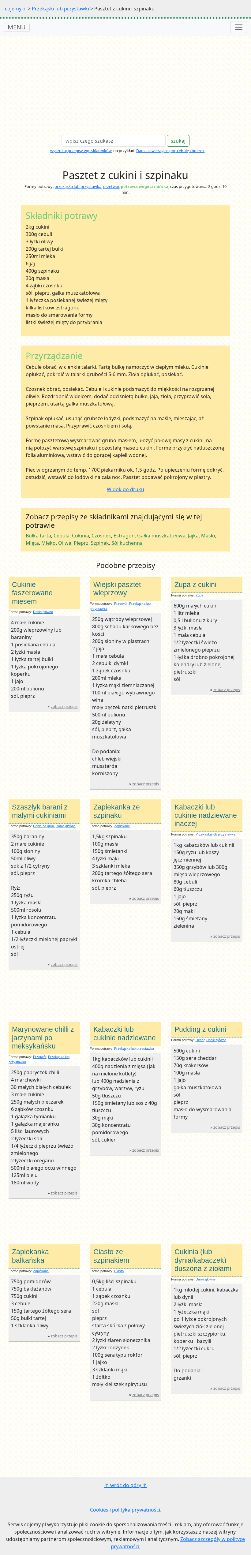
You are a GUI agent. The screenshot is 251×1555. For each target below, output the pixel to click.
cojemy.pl (16, 8)
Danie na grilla (43, 826)
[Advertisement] (125, 82)
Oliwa (64, 543)
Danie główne (43, 612)
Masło (208, 535)
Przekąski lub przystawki (60, 8)
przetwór (111, 186)
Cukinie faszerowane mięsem (32, 593)
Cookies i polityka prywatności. (125, 1509)
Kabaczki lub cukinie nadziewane (124, 1033)
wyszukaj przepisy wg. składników (80, 150)
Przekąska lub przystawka (215, 834)
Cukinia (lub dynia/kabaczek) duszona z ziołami (202, 1260)
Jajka (193, 535)
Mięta (32, 543)
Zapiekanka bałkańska (30, 1256)
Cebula (61, 535)
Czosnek (101, 535)
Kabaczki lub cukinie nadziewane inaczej (205, 815)
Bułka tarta (38, 535)
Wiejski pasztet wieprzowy (117, 589)
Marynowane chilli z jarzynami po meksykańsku (43, 1037)
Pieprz (81, 543)
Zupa (199, 595)
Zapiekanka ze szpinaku (116, 811)
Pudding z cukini (200, 1029)
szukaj (178, 140)
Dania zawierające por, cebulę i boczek (170, 150)
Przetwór (120, 603)
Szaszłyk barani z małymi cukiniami (40, 811)
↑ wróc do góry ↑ (125, 1485)
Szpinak (100, 543)
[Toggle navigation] (238, 27)
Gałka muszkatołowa (161, 535)
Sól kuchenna (127, 543)
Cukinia (80, 535)
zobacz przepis (64, 706)
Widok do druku (125, 489)
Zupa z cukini (195, 585)
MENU (17, 27)
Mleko (48, 543)
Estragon (124, 535)
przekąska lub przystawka (77, 186)
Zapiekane (122, 826)
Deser (200, 1040)
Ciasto (119, 1271)
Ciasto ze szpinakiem (111, 1256)
